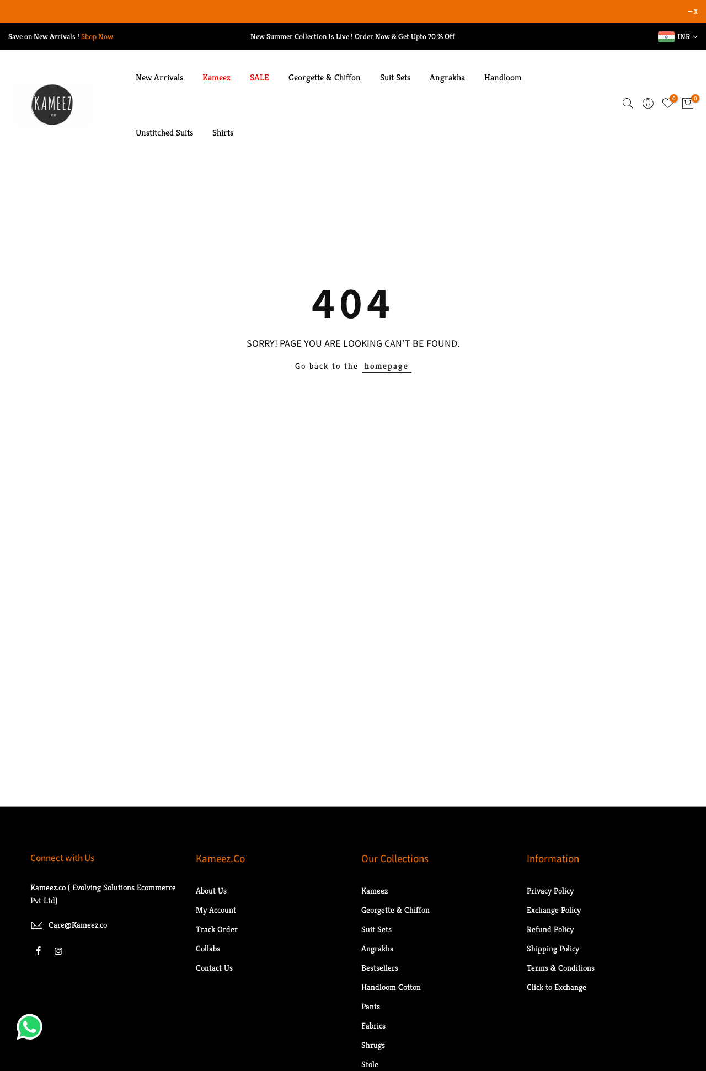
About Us (211, 890)
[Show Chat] (32, 1026)
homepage (387, 365)
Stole (369, 1064)
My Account (216, 910)
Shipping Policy (553, 948)
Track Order (217, 929)
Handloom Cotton (391, 987)
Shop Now (97, 36)
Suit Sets (395, 77)
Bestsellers (379, 967)
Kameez (216, 77)
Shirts (222, 132)
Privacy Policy (550, 890)
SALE (259, 77)
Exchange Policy (554, 910)
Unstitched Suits (164, 132)
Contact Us (214, 967)
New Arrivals (159, 77)
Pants (370, 1006)
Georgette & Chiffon (324, 77)
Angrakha (447, 77)
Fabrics (373, 1025)
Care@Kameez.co (78, 924)
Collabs (208, 948)
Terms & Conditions (561, 967)
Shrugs (373, 1045)
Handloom (503, 77)
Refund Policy (550, 929)
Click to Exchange (556, 987)
